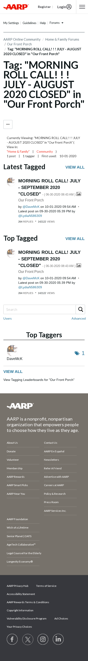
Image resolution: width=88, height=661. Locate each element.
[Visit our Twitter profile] (27, 639)
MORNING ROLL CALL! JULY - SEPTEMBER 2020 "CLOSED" (49, 187)
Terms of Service (46, 586)
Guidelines (29, 23)
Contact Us (50, 442)
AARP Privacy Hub (17, 586)
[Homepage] (16, 6)
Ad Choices (61, 618)
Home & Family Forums (62, 39)
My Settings (11, 23)
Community (45, 151)
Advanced (79, 318)
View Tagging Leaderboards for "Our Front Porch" (38, 380)
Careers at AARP (54, 485)
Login (61, 7)
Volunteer (13, 459)
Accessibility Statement (21, 594)
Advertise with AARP (56, 476)
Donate (11, 451)
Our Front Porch (31, 200)
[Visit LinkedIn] (58, 639)
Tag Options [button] (7, 124)
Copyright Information (20, 610)
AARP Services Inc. (55, 510)
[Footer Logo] (44, 405)
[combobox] (44, 309)
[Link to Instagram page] (43, 639)
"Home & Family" (18, 151)
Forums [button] (55, 22)
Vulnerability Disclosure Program (26, 618)
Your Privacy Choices (19, 626)
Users (7, 318)
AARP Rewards (16, 476)
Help (43, 23)
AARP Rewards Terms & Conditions (28, 602)
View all (75, 167)
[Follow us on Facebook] (12, 639)
